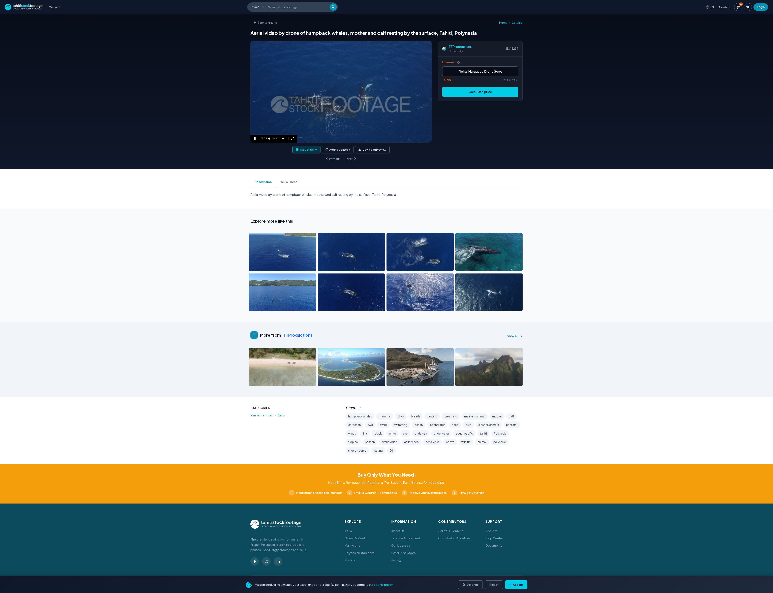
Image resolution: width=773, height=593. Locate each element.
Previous (334, 158)
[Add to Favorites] (262, 266)
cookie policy (383, 584)
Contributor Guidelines (454, 538)
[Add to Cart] (254, 266)
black (378, 433)
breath (415, 416)
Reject (494, 584)
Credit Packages (403, 553)
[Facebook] (254, 561)
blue (468, 425)
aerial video (411, 442)
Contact (724, 7)
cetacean (354, 425)
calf (511, 416)
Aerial (281, 415)
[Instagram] (266, 561)
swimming (400, 425)
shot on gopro (357, 450)
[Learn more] (458, 62)
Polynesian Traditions (359, 553)
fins (365, 433)
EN (712, 7)
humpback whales (360, 416)
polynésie (499, 442)
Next (350, 158)
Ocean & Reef (354, 538)
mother (497, 416)
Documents (493, 545)
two (370, 425)
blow (401, 416)
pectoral (511, 425)
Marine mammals (261, 415)
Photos (349, 560)
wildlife (466, 442)
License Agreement (405, 538)
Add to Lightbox (339, 149)
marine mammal (474, 416)
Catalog (517, 22)
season (370, 442)
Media (53, 7)
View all (512, 336)
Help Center (494, 538)
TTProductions (460, 46)
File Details (307, 149)
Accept (518, 584)
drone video (389, 442)
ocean (418, 425)
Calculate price (480, 92)
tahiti (483, 433)
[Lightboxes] (748, 7)
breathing (450, 416)
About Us (397, 531)
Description (263, 182)
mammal (385, 416)
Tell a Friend (289, 182)
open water (437, 425)
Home (503, 22)
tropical (353, 442)
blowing (432, 416)
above (450, 442)
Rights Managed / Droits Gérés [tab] (480, 71)
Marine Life (352, 545)
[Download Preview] (269, 266)
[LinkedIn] (278, 561)
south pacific (464, 433)
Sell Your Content (450, 531)
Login (761, 7)
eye (405, 433)
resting (378, 450)
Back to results (267, 22)
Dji (391, 450)
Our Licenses (400, 545)
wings (352, 433)
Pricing (396, 560)
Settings (472, 584)
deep (455, 425)
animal (482, 442)
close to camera (488, 425)
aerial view (432, 442)
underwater (441, 433)
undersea (421, 433)
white (392, 433)
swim (383, 425)
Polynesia (500, 433)
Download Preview (374, 149)
